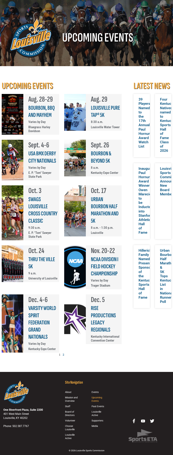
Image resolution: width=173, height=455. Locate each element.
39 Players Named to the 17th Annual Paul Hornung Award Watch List (146, 122)
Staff (67, 406)
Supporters (97, 420)
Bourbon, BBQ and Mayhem (41, 111)
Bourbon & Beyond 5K (101, 157)
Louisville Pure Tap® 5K (105, 111)
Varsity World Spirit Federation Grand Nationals (42, 323)
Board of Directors (70, 413)
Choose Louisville (70, 428)
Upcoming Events (97, 399)
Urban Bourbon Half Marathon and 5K (105, 210)
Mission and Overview (71, 399)
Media (95, 426)
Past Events (98, 406)
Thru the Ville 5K (41, 263)
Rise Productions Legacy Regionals (103, 319)
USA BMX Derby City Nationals (42, 157)
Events (95, 392)
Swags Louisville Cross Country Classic (42, 210)
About (68, 392)
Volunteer (70, 420)
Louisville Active (70, 436)
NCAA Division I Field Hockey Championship (104, 266)
